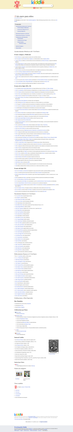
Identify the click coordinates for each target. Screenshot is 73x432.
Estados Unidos (22, 81)
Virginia (25, 151)
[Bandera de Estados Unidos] (15, 315)
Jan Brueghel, (21, 261)
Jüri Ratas (29, 189)
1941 (16, 219)
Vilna (19, 153)
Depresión (29, 303)
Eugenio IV (22, 63)
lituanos (43, 153)
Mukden (50, 97)
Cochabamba (21, 90)
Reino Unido (24, 142)
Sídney (36, 172)
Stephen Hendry (20, 228)
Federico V (19, 263)
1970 (16, 230)
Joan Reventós (20, 281)
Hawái (20, 182)
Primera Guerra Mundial (23, 109)
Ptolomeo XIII (20, 257)
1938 (16, 217)
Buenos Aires (21, 100)
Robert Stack (19, 210)
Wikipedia (31, 429)
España (19, 58)
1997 (16, 249)
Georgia (51, 88)
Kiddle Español (16, 430)
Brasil (28, 163)
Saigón (39, 124)
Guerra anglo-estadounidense (26, 88)
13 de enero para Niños (18, 419)
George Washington (29, 81)
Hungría (18, 119)
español (21, 118)
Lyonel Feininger (20, 274)
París (19, 154)
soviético (26, 153)
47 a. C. (16, 257)
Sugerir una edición (43, 421)
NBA (29, 162)
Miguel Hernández (26, 118)
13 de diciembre (18, 393)
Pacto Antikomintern (27, 119)
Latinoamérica (39, 144)
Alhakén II (18, 197)
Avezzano (31, 105)
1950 (16, 128)
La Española (23, 66)
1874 (16, 92)
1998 (16, 160)
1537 (16, 71)
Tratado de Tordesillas (37, 73)
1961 (16, 132)
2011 (16, 179)
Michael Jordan (20, 162)
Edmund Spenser (20, 259)
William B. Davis (20, 217)
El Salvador (21, 170)
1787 (16, 83)
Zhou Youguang (20, 208)
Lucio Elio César (20, 195)
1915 (16, 105)
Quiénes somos (26, 430)
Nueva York (47, 81)
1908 (16, 100)
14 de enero (17, 392)
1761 (16, 79)
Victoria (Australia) (22, 121)
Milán (47, 112)
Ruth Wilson (19, 240)
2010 (16, 288)
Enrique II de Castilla (21, 199)
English (21, 430)
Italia (35, 105)
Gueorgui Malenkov (20, 206)
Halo (36, 191)
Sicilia (20, 179)
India (23, 79)
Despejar (49, 6)
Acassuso (20, 174)
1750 (16, 73)
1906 (16, 208)
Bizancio (19, 57)
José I (16, 78)
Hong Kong (45, 124)
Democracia (22, 313)
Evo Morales (44, 184)
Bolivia (54, 184)
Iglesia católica (46, 58)
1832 (16, 203)
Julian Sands (19, 295)
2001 (16, 170)
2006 (16, 174)
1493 (16, 66)
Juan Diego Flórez (20, 233)
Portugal (20, 74)
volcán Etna (26, 179)
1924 (16, 212)
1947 (16, 221)
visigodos (31, 58)
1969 (16, 142)
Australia (21, 123)
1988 (16, 244)
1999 (16, 162)
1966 (16, 137)
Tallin (54, 189)
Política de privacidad (33, 430)
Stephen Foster (20, 266)
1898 (16, 95)
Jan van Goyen (20, 201)
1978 (16, 277)
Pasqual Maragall (20, 219)
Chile (54, 93)
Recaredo (25, 58)
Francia (20, 95)
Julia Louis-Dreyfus (20, 224)
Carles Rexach (20, 221)
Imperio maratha (28, 79)
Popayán (39, 71)
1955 (16, 130)
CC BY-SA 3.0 (30, 428)
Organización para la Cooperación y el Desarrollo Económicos (35, 130)
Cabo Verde (18, 312)
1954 (16, 222)
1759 (16, 76)
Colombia (20, 71)
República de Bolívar (45, 90)
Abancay (33, 365)
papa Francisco (21, 184)
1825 (16, 90)
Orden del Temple (45, 60)
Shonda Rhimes (20, 230)
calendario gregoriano (32, 20)
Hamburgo (44, 112)
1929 (16, 270)
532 (15, 57)
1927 (16, 112)
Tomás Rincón (19, 244)
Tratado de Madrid (24, 73)
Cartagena (33, 92)
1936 (16, 118)
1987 (16, 242)
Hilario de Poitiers (52, 353)
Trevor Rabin (19, 222)
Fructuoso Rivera (20, 265)
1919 (16, 210)
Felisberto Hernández (21, 275)
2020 (16, 292)
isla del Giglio (24, 181)
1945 (16, 124)
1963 (16, 133)
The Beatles (35, 142)
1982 (16, 239)
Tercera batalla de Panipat (42, 79)
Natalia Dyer (19, 248)
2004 (16, 281)
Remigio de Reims (20, 345)
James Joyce (19, 272)
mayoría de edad (23, 331)
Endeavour (20, 156)
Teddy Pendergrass (20, 288)
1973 (16, 233)
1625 (16, 261)
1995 (16, 248)
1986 (16, 147)
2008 (16, 177)
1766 (16, 263)
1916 (16, 107)
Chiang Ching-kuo (20, 279)
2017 (16, 290)
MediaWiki (45, 429)
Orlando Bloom (20, 237)
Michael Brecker (20, 286)
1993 (16, 154)
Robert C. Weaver (29, 139)
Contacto (39, 430)
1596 (16, 201)
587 (15, 58)
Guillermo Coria (20, 239)
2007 (16, 286)
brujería (43, 83)
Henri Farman (23, 102)
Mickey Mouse (32, 114)
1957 (16, 224)
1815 (16, 88)
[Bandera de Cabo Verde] (15, 312)
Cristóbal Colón (51, 66)
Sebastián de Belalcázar (26, 71)
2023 (16, 295)
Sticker (19, 307)
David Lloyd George (41, 109)
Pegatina (22, 307)
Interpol (24, 177)
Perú (19, 93)
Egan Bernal (19, 249)
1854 (16, 265)
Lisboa (20, 76)
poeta (19, 118)
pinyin (40, 208)
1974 (16, 144)
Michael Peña (19, 235)
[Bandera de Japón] (15, 329)
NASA (25, 156)
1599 (16, 259)
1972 (16, 231)
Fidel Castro (19, 135)
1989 (16, 246)
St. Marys (48, 88)
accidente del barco (43, 181)
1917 (16, 109)
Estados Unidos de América (26, 182)
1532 (16, 69)
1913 (16, 104)
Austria (20, 83)
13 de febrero (17, 395)
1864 (16, 204)
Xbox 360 (44, 191)
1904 (16, 97)
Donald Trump (47, 187)
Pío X (21, 104)
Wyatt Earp (19, 270)
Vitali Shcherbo (20, 231)
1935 (16, 116)
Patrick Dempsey (20, 226)
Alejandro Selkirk (54, 137)
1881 (16, 93)
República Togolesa (46, 133)
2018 (16, 182)
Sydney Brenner (20, 213)
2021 (16, 184)
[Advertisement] (36, 12)
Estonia (20, 189)
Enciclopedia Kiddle (31, 416)
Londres (20, 142)
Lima (42, 93)
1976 (16, 235)
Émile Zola (27, 95)
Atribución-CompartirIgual (33, 417)
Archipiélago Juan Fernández (27, 137)
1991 (16, 153)
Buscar (51, 6)
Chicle (22, 305)
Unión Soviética (22, 128)
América (31, 74)
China (25, 97)
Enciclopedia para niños (18, 18)
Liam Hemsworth (20, 246)
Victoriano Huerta (20, 268)
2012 (16, 181)
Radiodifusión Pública (24, 318)
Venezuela (20, 126)
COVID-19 (35, 184)
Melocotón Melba (26, 322)
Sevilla (20, 69)
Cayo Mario (20, 256)
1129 (16, 60)
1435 (16, 63)
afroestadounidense (18, 140)
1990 (16, 151)
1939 (16, 119)
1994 (16, 158)
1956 (16, 274)
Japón (17, 329)
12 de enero (17, 390)
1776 (16, 81)
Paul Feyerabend (20, 212)
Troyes (20, 60)
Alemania (19, 112)
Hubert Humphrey (20, 277)
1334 (16, 199)
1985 (16, 145)
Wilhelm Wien (19, 204)
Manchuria (42, 97)
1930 (16, 114)
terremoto (20, 105)
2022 (16, 191)
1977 (16, 237)
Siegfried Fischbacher (21, 293)
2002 (16, 172)
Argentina (25, 100)
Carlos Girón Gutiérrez (21, 292)
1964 (16, 135)
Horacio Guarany (20, 290)
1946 (16, 126)
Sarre (23, 116)
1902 (16, 206)
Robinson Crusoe (47, 137)
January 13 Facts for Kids (25, 386)
